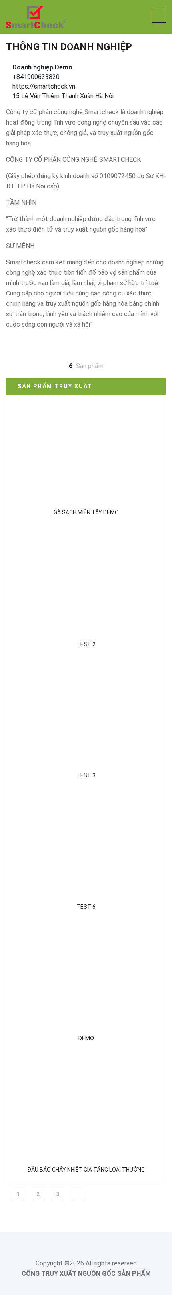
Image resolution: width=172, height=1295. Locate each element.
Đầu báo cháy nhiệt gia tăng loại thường (86, 1169)
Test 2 (86, 644)
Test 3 (86, 775)
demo (86, 1038)
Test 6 (86, 907)
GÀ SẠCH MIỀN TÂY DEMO (86, 512)
